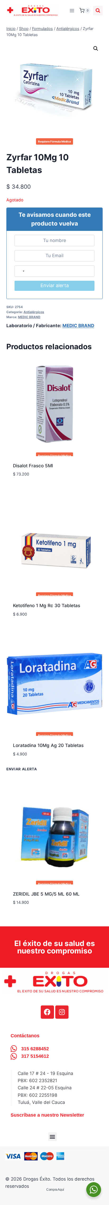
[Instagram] (62, 1012)
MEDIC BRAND (29, 317)
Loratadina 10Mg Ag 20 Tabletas (48, 745)
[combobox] (21, 271)
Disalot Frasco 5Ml (33, 465)
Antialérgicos (34, 312)
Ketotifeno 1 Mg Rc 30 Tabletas (46, 605)
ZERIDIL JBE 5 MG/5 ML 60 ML (46, 894)
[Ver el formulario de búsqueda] (98, 10)
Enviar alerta (54, 285)
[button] (96, 48)
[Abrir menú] (72, 10)
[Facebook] (47, 1012)
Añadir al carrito (33, 770)
